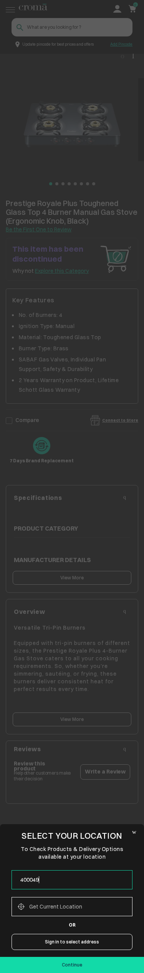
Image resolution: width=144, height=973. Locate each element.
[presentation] (72, 879)
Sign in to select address (72, 942)
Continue (72, 965)
